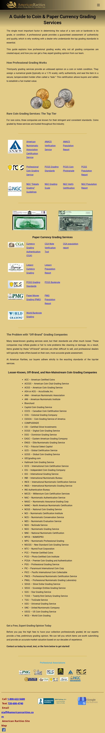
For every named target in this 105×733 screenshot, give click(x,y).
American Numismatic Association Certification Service (32, 149)
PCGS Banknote (52, 282)
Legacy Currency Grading (30, 269)
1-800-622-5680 (16, 699)
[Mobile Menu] (98, 5)
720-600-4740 (15, 703)
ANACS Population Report (68, 145)
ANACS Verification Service (50, 145)
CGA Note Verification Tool (50, 248)
